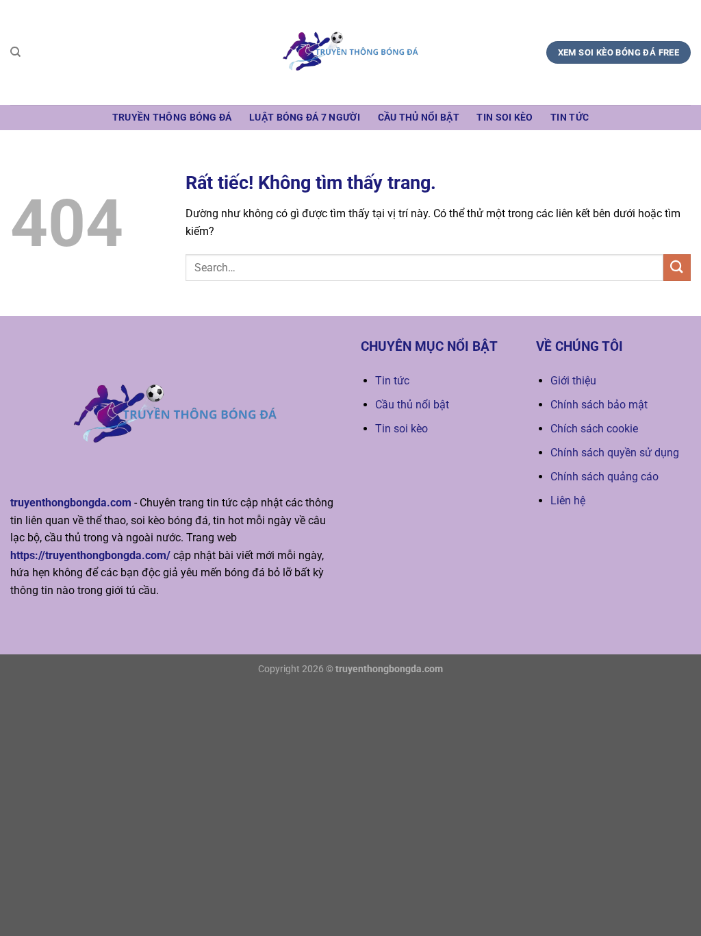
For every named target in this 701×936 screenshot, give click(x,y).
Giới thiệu (573, 380)
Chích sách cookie (594, 428)
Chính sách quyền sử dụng (614, 452)
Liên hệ (567, 500)
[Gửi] (677, 267)
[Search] (15, 52)
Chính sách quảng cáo (604, 476)
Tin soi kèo (504, 117)
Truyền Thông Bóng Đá (172, 117)
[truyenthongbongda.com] (350, 52)
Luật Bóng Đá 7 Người (304, 117)
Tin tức (569, 117)
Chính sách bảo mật (599, 404)
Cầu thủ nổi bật (418, 117)
